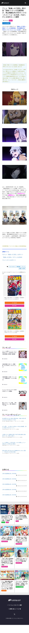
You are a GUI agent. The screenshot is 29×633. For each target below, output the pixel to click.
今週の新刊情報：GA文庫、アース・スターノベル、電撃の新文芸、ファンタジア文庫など (9, 378)
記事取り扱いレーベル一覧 (15, 608)
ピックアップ (4, 590)
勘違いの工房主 (22, 268)
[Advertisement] (14, 462)
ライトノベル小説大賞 (19, 586)
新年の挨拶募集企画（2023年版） (10, 489)
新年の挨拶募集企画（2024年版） (10, 484)
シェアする (6, 23)
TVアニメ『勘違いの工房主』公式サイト (12, 254)
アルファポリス (12, 266)
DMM (15, 305)
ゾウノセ (23, 266)
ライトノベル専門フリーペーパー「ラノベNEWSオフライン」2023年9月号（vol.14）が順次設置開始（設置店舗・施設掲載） (9, 352)
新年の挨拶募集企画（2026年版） (10, 473)
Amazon (15, 302)
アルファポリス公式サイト (9, 260)
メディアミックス (4, 541)
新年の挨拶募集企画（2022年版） (10, 494)
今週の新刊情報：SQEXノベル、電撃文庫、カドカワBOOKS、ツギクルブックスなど (9, 365)
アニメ (11, 20)
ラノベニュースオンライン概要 (15, 605)
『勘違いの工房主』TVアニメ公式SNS (12, 257)
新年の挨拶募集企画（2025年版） (10, 478)
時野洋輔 (18, 266)
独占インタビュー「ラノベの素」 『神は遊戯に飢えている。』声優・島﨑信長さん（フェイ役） (9, 404)
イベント (3, 522)
